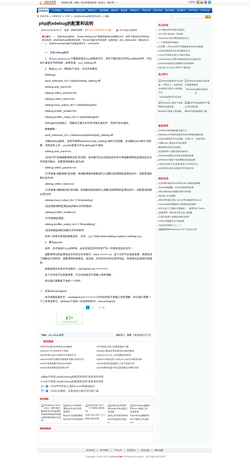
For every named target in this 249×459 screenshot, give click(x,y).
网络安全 (134, 10)
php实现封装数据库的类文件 (55, 367)
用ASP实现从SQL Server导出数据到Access (180, 200)
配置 (61, 335)
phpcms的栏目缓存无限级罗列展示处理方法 (62, 359)
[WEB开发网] (47, 2)
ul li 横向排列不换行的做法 (172, 29)
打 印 (147, 335)
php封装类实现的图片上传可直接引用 (116, 363)
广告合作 (117, 450)
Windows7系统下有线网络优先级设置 (177, 160)
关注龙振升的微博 (128, 30)
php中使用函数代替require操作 (56, 363)
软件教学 (181, 10)
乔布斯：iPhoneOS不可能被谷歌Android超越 (181, 46)
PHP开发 (193, 10)
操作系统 (169, 10)
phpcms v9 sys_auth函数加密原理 (114, 355)
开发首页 (43, 10)
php (88, 58)
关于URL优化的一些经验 (171, 34)
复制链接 (138, 335)
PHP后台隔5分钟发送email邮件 (56, 346)
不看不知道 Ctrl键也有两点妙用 (174, 217)
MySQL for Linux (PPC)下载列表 (174, 67)
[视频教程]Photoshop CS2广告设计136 (178, 229)
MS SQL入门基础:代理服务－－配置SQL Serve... (182, 208)
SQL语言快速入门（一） (171, 225)
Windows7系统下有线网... (170, 111)
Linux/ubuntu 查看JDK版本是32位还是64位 (180, 59)
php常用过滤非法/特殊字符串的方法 (58, 355)
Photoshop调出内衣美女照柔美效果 (176, 155)
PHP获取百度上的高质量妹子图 (113, 346)
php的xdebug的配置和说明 (87, 16)
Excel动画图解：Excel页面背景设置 (176, 187)
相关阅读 (48, 341)
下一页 (101, 307)
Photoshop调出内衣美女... (197, 91)
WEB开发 (68, 10)
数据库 (114, 10)
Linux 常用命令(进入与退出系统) (174, 55)
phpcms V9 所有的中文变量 (54, 351)
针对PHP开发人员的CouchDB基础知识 (73, 386)
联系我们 (131, 450)
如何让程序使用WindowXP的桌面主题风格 (118, 419)
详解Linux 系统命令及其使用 (173, 143)
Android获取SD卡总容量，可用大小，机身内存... (182, 139)
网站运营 (80, 10)
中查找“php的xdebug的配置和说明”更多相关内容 (76, 376)
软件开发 (158, 10)
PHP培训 (205, 10)
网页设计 (92, 10)
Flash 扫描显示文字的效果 (171, 221)
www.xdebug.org (61, 58)
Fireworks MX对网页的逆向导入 (174, 38)
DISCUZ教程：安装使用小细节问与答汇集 (75, 390)
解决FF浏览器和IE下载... (197, 111)
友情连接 (145, 450)
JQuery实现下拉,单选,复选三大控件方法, (178, 164)
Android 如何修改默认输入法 (173, 130)
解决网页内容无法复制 (170, 147)
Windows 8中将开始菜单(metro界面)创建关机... (182, 134)
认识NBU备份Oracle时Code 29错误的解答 (180, 183)
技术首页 (90, 450)
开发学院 (44, 16)
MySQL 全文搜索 (167, 196)
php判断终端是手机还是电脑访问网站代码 (118, 367)
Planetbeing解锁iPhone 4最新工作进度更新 (139, 419)
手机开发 (146, 10)
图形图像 (104, 10)
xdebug (55, 335)
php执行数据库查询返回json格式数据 (116, 351)
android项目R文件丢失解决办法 (174, 50)
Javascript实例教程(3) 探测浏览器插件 (177, 204)
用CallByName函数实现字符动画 (175, 191)
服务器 (124, 10)
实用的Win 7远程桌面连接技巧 (173, 151)
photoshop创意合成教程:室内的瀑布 (176, 63)
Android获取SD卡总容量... (170, 99)
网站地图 (158, 450)
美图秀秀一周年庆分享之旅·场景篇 (175, 212)
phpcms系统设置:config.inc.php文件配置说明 (120, 359)
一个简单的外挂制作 (168, 42)
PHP (67, 16)
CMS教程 (56, 10)
